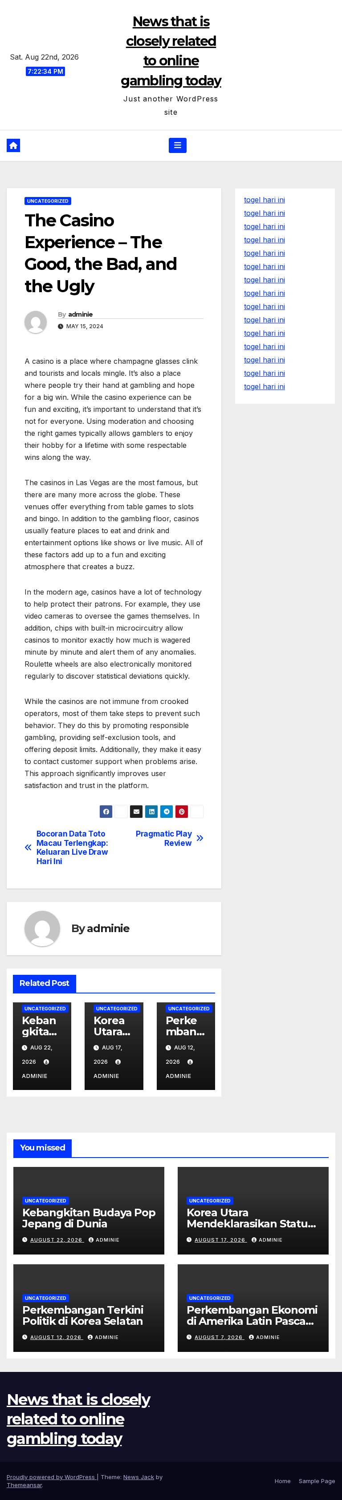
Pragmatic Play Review (163, 838)
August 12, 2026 (56, 1337)
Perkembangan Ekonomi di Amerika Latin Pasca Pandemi (252, 1321)
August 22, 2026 (57, 1240)
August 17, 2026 (221, 1240)
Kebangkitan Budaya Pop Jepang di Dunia (88, 1218)
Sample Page (317, 1480)
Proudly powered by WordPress (52, 1476)
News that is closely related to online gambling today (78, 1419)
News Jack (138, 1476)
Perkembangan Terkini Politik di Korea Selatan (82, 1315)
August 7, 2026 (219, 1337)
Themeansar (24, 1484)
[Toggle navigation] (178, 145)
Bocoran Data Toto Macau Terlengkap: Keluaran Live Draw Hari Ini (72, 847)
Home (283, 1480)
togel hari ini (264, 213)
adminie (80, 314)
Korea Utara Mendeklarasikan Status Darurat (250, 1223)
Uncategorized (48, 201)
